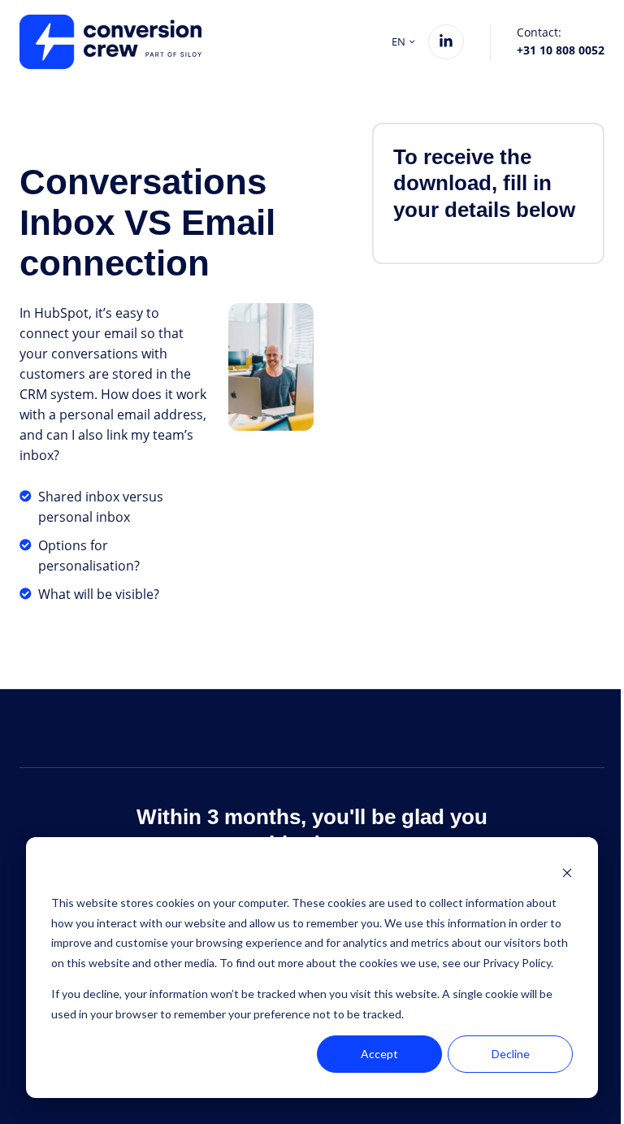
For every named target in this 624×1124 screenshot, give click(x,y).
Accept (379, 1054)
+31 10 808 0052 (560, 50)
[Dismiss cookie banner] (567, 872)
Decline (511, 1054)
